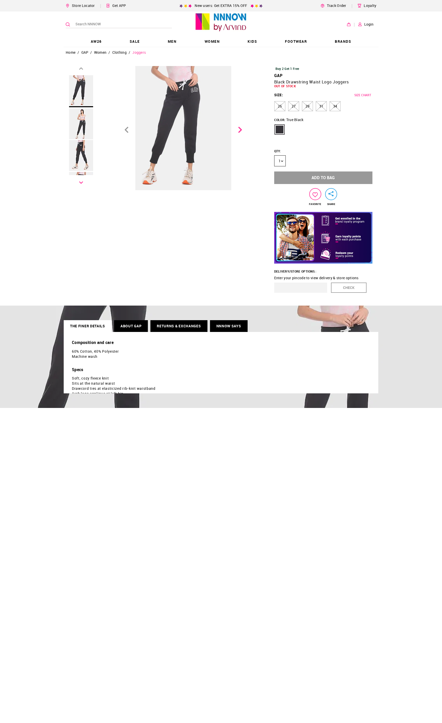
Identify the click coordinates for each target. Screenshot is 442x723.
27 (294, 106)
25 (280, 106)
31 (321, 106)
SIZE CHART (362, 95)
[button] (279, 129)
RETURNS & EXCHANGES (179, 325)
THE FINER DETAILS (87, 325)
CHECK (349, 287)
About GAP (130, 325)
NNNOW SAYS (228, 325)
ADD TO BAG (323, 177)
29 (307, 106)
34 (335, 106)
